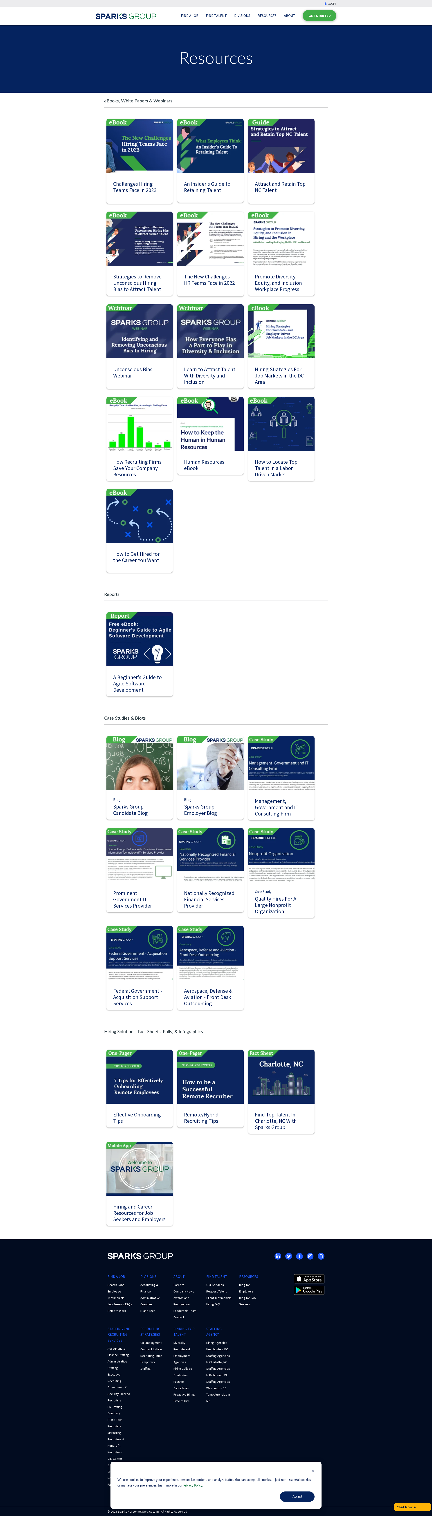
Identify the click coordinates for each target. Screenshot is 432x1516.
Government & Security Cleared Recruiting (119, 1393)
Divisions (242, 15)
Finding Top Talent (184, 1331)
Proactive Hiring (184, 1394)
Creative (146, 1304)
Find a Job (189, 15)
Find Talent (216, 15)
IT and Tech (147, 1311)
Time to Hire (181, 1401)
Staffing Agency (214, 1331)
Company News (183, 1291)
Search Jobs (116, 1285)
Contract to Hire (151, 1349)
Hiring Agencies (216, 1343)
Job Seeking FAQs (120, 1304)
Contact (178, 1317)
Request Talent (216, 1291)
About (289, 15)
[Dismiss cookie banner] (313, 1471)
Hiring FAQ (213, 1304)
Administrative (150, 1298)
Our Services (215, 1285)
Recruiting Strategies (150, 1331)
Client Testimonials (219, 1298)
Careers (178, 1285)
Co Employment (151, 1343)
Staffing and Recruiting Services (119, 1334)
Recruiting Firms (151, 1356)
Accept (297, 1496)
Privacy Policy (192, 1485)
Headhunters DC (217, 1349)
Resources (267, 15)
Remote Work (117, 1311)
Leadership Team (184, 1311)
